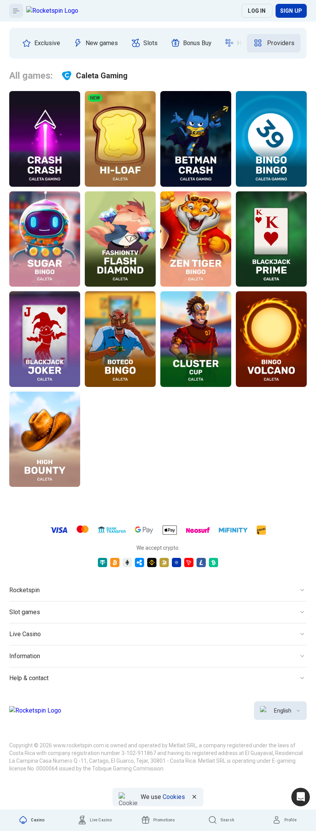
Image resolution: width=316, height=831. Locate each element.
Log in (257, 11)
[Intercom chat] (300, 797)
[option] (41, 43)
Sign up (291, 11)
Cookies (174, 797)
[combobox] (280, 710)
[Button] (16, 11)
